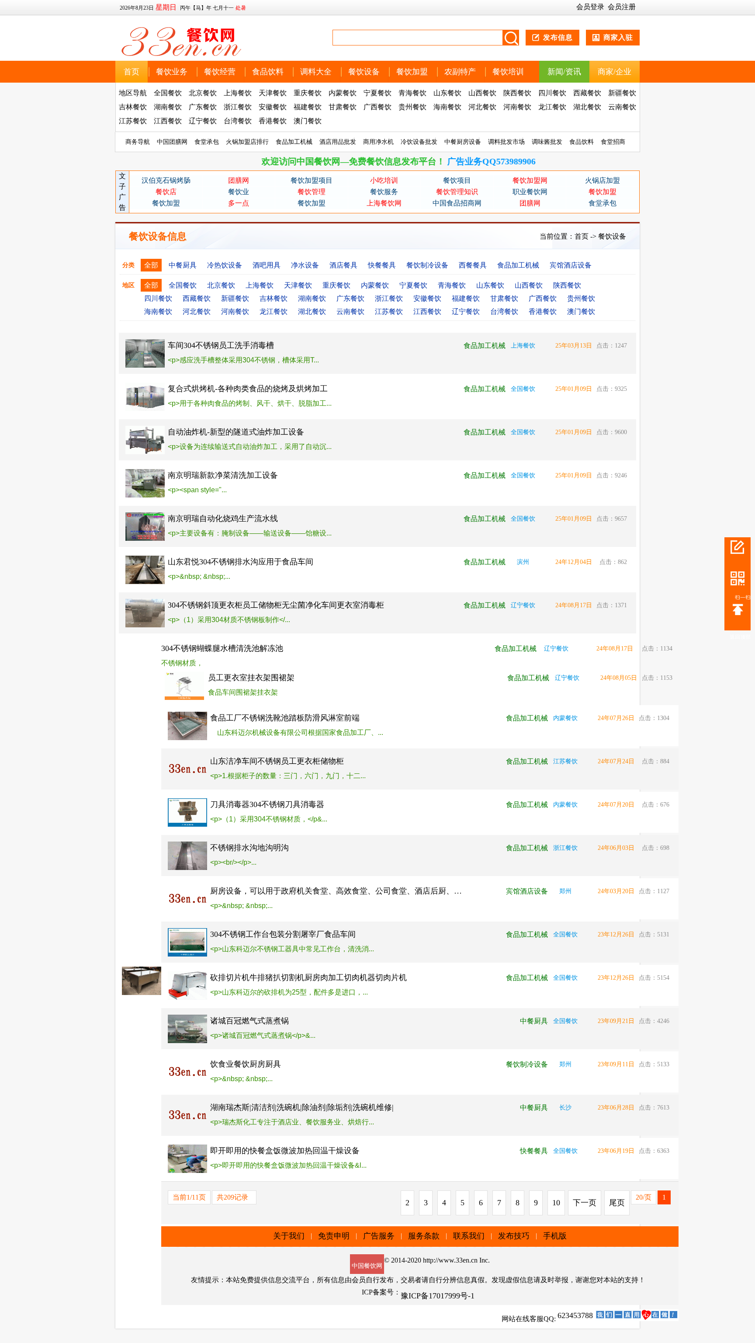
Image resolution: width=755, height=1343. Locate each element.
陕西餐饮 (517, 93)
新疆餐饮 (622, 93)
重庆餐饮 (308, 93)
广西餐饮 (377, 107)
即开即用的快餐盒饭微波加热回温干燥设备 (285, 1150)
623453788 (575, 1315)
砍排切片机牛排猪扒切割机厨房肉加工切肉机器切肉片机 (308, 977)
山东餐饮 (447, 93)
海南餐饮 (447, 107)
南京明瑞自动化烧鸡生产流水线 (223, 518)
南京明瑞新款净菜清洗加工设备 (223, 475)
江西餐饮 (168, 121)
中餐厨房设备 (462, 142)
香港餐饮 (273, 121)
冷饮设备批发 (419, 142)
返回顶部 (740, 637)
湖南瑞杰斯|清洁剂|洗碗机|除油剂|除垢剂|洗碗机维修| (302, 1107)
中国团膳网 (172, 142)
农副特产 (460, 71)
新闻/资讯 (564, 71)
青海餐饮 (412, 93)
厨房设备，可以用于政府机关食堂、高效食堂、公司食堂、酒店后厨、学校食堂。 (337, 891)
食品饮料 (268, 71)
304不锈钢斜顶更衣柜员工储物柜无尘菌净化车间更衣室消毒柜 (276, 605)
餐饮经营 (220, 71)
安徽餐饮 (273, 107)
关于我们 (289, 1236)
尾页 (617, 1202)
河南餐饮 (517, 107)
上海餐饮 (238, 93)
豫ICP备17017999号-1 (437, 1295)
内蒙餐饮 (343, 93)
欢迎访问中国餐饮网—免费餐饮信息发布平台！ (309, 161)
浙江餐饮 (238, 107)
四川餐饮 (552, 93)
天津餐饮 (273, 93)
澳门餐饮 (308, 121)
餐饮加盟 (412, 71)
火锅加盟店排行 (247, 142)
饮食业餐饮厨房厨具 (245, 1064)
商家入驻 (618, 37)
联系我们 (469, 1236)
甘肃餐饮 (343, 107)
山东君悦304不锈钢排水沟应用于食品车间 (240, 561)
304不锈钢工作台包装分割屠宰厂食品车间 (283, 934)
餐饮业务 (171, 71)
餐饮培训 (508, 71)
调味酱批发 (547, 142)
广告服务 (379, 1236)
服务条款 (424, 1236)
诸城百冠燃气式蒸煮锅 (249, 1020)
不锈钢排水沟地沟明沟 (249, 847)
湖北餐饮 (587, 107)
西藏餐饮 (587, 93)
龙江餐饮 (552, 107)
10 (556, 1202)
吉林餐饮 (133, 107)
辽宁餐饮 (203, 121)
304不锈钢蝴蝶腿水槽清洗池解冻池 (222, 648)
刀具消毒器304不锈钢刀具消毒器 (267, 804)
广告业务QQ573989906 (447, 161)
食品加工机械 (294, 142)
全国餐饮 (168, 93)
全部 (151, 265)
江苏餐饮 (133, 121)
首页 (131, 71)
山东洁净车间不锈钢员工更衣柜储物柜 (277, 761)
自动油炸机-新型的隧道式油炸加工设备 (236, 432)
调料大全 (316, 71)
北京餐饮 (203, 93)
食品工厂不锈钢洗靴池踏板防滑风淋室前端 (285, 717)
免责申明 (334, 1236)
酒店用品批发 (337, 142)
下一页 (584, 1202)
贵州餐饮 (412, 107)
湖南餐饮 (168, 107)
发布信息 (558, 37)
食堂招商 (613, 142)
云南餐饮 (622, 107)
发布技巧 (514, 1236)
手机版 (555, 1236)
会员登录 (590, 6)
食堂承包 (206, 142)
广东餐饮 (203, 107)
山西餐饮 (482, 93)
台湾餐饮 (238, 121)
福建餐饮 (308, 107)
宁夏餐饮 (377, 93)
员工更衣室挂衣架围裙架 (251, 677)
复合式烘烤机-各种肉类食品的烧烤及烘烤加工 (248, 388)
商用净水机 (378, 142)
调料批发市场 (506, 142)
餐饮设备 (364, 71)
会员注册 (622, 6)
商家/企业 (614, 71)
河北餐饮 (482, 107)
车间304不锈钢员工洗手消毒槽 (221, 345)
